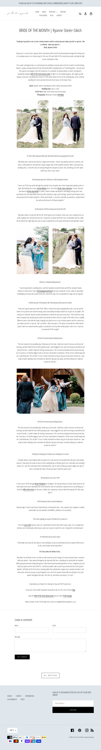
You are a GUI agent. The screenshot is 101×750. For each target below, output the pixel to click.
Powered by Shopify (89, 737)
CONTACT (18, 696)
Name (16, 625)
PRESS (23, 699)
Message (17, 637)
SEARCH (9, 696)
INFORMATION (29, 696)
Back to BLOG (52, 675)
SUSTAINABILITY (12, 699)
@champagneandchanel (44, 291)
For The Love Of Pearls (78, 737)
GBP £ (12, 730)
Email (54, 625)
